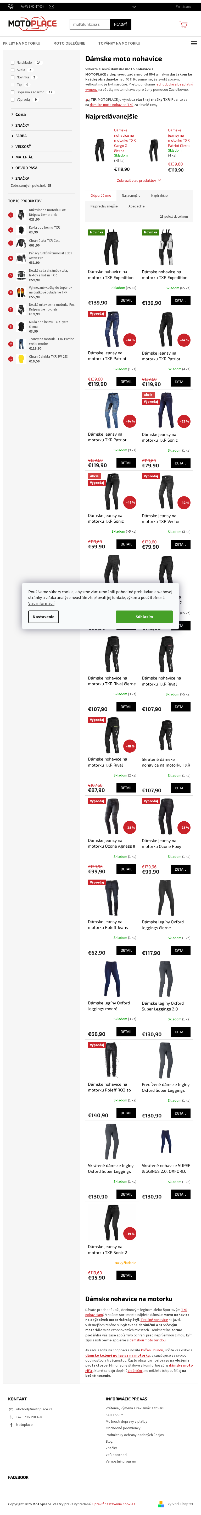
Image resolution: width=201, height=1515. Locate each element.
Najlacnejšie (129, 195)
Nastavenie (42, 617)
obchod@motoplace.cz (32, 1409)
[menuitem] (23, 43)
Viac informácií (39, 603)
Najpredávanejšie (102, 206)
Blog (107, 1441)
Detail (124, 300)
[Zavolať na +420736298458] (26, 6)
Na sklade (27, 62)
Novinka (24, 77)
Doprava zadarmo (33, 92)
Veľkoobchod (114, 1455)
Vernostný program (119, 1461)
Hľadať (118, 24)
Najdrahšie (157, 195)
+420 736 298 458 (27, 1417)
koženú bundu (150, 1350)
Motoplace (22, 1424)
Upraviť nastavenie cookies (111, 1504)
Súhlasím (142, 617)
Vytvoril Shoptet (178, 1504)
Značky (109, 1448)
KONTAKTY (112, 1415)
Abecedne (134, 206)
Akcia (22, 70)
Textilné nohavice (152, 1320)
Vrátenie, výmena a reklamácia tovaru (133, 1408)
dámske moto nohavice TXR (109, 105)
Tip (20, 84)
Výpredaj (25, 99)
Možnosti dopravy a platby (125, 1421)
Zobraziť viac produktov (134, 180)
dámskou (135, 1340)
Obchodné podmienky (121, 1428)
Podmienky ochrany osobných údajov (133, 1435)
